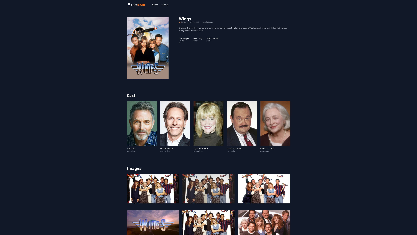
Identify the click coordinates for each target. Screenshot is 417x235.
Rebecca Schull (267, 148)
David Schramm (234, 148)
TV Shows (164, 5)
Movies (155, 5)
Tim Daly (131, 148)
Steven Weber (166, 148)
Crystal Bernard (201, 148)
